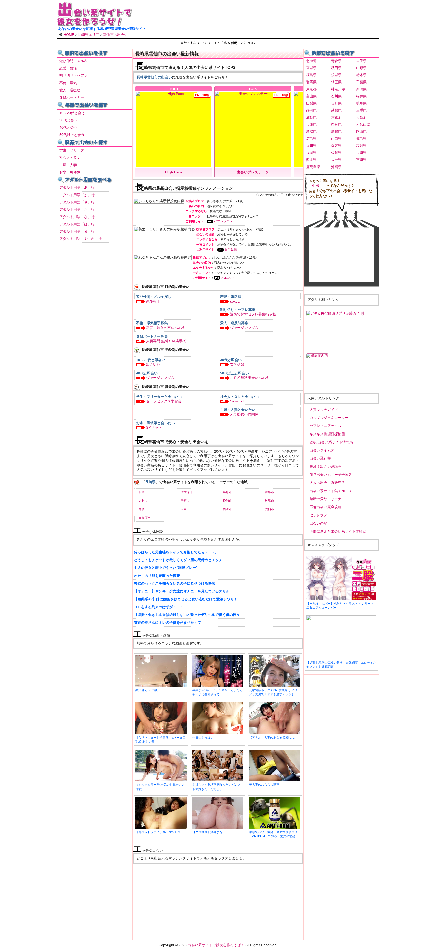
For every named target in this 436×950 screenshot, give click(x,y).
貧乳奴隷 (231, 249)
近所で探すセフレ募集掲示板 (253, 314)
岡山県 (361, 131)
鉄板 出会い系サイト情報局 (331, 442)
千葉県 (361, 82)
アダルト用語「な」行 (77, 217)
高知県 (361, 146)
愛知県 (336, 110)
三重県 (361, 110)
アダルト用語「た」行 (77, 209)
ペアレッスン (223, 221)
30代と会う (68, 120)
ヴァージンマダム (244, 327)
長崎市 (143, 492)
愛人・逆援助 (69, 90)
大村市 (143, 500)
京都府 (336, 117)
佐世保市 (187, 492)
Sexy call (237, 401)
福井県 (361, 96)
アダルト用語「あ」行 (77, 187)
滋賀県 (311, 117)
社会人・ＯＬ (69, 157)
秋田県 (336, 68)
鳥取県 (311, 131)
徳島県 (361, 139)
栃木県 (361, 75)
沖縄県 (336, 167)
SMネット (228, 278)
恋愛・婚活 (68, 68)
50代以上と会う (72, 135)
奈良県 (336, 124)
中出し (317, 186)
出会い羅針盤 (320, 458)
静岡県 (311, 110)
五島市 (185, 509)
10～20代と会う (72, 113)
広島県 (311, 139)
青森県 (336, 61)
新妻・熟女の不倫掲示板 (165, 327)
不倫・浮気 (68, 83)
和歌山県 (363, 124)
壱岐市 (143, 509)
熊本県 (311, 160)
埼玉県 (336, 82)
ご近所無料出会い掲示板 (249, 378)
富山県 (311, 96)
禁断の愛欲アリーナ (325, 499)
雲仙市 (269, 509)
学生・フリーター (73, 150)
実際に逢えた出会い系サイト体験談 (338, 531)
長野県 (336, 103)
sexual (235, 301)
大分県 (336, 160)
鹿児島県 (313, 167)
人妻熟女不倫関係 (244, 414)
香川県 (311, 146)
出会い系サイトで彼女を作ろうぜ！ (216, 945)
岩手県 (361, 61)
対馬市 (269, 500)
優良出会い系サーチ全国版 (331, 475)
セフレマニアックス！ (327, 426)
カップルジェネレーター (329, 418)
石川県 (336, 96)
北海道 (311, 61)
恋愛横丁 (153, 301)
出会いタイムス (322, 450)
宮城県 (311, 68)
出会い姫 (153, 364)
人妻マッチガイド (324, 410)
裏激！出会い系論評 (325, 466)
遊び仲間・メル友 (73, 61)
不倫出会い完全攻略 (325, 507)
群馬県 (311, 82)
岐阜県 (361, 103)
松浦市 (227, 500)
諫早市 (269, 492)
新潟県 (361, 89)
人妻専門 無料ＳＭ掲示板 (166, 341)
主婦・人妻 (68, 165)
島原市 (227, 492)
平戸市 (185, 500)
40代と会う (68, 127)
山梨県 (311, 103)
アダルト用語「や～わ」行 (80, 239)
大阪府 (361, 117)
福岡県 (311, 153)
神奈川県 (338, 89)
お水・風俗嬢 (69, 172)
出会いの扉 (318, 523)
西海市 (227, 509)
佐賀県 (336, 153)
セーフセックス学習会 (163, 401)
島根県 (336, 131)
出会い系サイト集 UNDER (330, 491)
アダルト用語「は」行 (77, 224)
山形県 (361, 68)
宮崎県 (361, 160)
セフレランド (320, 515)
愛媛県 (336, 146)
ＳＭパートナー (71, 97)
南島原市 (145, 518)
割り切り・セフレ (73, 75)
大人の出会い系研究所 (327, 483)
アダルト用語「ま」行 (77, 231)
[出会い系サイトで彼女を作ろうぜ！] (94, 24)
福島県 (311, 75)
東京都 (311, 89)
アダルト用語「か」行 (77, 195)
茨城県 (336, 75)
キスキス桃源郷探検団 (327, 434)
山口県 (336, 139)
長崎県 (361, 153)
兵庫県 (311, 124)
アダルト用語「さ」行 (77, 202)
